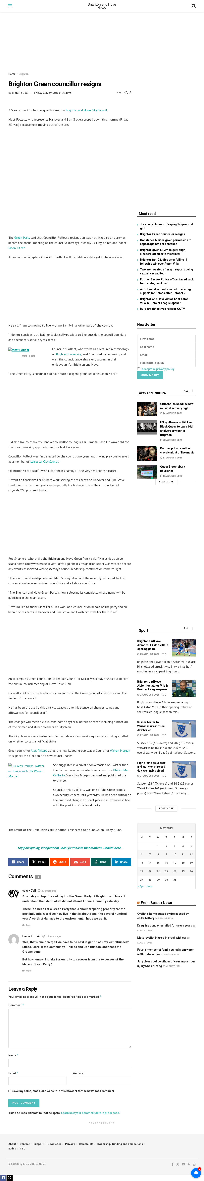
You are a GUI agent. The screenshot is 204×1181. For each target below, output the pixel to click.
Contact (24, 1143)
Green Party (22, 238)
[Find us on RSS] (189, 1164)
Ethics (12, 1148)
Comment (16, 1005)
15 (158, 862)
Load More (166, 481)
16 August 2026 (172, 476)
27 (141, 879)
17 (174, 862)
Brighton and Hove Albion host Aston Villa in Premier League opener (153, 685)
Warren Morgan (120, 750)
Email (13, 1073)
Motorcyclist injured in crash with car (161, 937)
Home (12, 74)
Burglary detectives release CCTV (162, 308)
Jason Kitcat (16, 248)
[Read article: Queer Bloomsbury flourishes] (147, 472)
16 (166, 862)
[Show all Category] (193, 390)
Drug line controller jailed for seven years (164, 925)
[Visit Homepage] (101, 6)
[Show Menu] (10, 6)
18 (183, 862)
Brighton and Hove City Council (86, 110)
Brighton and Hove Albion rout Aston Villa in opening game (152, 645)
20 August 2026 (172, 440)
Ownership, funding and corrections (120, 1143)
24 (174, 871)
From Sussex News (156, 903)
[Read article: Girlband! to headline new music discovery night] (147, 409)
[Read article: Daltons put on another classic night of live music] (147, 453)
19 (191, 862)
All (186, 390)
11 (183, 854)
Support (38, 1143)
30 (166, 879)
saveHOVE (29, 890)
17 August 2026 (172, 457)
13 (141, 862)
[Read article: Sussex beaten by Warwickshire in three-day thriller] (184, 729)
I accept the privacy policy (157, 369)
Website (78, 1073)
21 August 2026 (149, 775)
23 (166, 871)
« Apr (140, 886)
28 (149, 879)
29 (158, 879)
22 (158, 871)
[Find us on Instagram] (194, 1164)
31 (174, 879)
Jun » (149, 886)
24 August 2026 (172, 413)
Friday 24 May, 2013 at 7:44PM (52, 92)
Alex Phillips (39, 750)
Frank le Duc (20, 92)
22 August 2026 (149, 735)
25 (183, 871)
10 (174, 854)
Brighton (23, 74)
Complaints (86, 1143)
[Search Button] (194, 6)
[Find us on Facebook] (173, 1164)
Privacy (70, 1143)
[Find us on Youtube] (183, 1164)
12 (191, 854)
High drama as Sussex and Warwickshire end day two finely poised (151, 766)
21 (149, 871)
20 (141, 871)
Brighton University (68, 354)
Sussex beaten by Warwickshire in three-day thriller (151, 726)
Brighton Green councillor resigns (162, 234)
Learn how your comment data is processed (90, 1113)
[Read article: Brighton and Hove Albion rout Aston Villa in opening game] (184, 647)
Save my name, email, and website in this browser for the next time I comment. (63, 1091)
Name (13, 1055)
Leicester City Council (44, 461)
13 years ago (49, 890)
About (12, 1143)
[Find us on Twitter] (177, 1164)
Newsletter (54, 1143)
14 (149, 862)
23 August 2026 (149, 654)
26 (191, 871)
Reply (28, 925)
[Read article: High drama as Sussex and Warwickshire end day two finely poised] (184, 769)
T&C (22, 1148)
